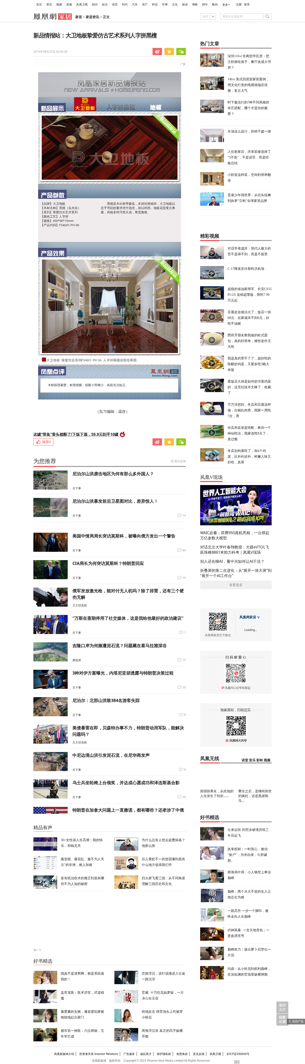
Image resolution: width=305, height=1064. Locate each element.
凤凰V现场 (211, 477)
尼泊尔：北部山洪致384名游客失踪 (106, 700)
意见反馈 (198, 1054)
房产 (145, 4)
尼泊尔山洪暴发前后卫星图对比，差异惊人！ (115, 501)
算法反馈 (180, 461)
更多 (225, 4)
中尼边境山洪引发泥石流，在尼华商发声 (111, 755)
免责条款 (182, 1054)
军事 (165, 4)
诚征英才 (146, 1054)
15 (184, 660)
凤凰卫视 (82, 4)
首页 (39, 4)
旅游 (185, 4)
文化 (175, 4)
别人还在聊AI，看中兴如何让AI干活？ (232, 561)
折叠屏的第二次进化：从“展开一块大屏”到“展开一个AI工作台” (236, 573)
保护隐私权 (164, 1054)
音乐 (252, 760)
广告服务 (129, 1054)
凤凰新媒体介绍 (64, 1054)
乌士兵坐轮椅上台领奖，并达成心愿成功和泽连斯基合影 (126, 782)
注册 (239, 4)
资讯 (49, 4)
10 (184, 578)
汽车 (135, 4)
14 (184, 515)
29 (184, 797)
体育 (115, 4)
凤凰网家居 (247, 617)
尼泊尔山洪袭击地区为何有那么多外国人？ (113, 473)
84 (184, 550)
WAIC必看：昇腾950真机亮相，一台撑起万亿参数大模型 (234, 535)
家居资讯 (92, 17)
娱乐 (105, 4)
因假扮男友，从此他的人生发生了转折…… (217, 793)
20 (184, 687)
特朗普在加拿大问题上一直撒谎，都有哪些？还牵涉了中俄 (128, 810)
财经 (95, 4)
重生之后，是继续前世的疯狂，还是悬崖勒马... (255, 796)
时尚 (125, 4)
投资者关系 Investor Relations (98, 1054)
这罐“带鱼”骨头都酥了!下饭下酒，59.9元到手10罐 (75, 434)
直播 (69, 4)
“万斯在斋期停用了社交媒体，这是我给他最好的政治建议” (127, 618)
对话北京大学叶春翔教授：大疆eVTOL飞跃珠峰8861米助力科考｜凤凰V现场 (234, 549)
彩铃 (259, 760)
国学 (205, 4)
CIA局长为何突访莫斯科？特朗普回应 (108, 563)
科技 (155, 4)
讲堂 (245, 760)
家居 (78, 17)
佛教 (195, 4)
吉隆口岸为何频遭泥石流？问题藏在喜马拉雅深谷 (119, 645)
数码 (215, 4)
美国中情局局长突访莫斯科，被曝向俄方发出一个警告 (123, 536)
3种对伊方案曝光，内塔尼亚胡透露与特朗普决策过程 (122, 673)
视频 (59, 4)
